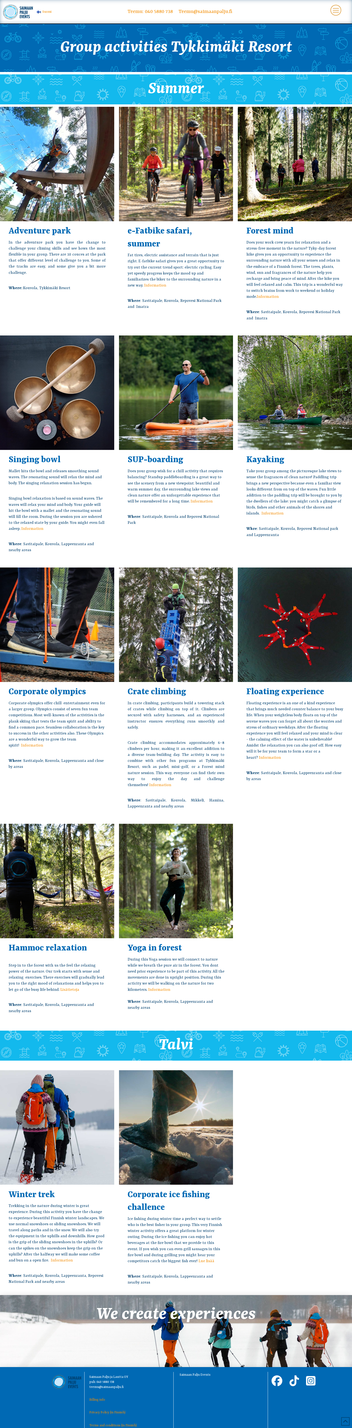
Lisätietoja (69, 990)
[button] (335, 10)
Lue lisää (206, 1261)
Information (155, 285)
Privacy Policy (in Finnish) (107, 1412)
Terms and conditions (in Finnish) (113, 1425)
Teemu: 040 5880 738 (150, 12)
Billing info (97, 1400)
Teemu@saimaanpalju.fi (205, 12)
